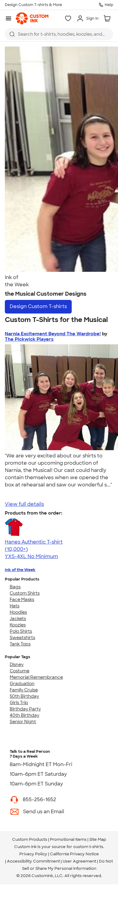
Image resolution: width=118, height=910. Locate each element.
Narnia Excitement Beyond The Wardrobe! (53, 334)
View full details (24, 504)
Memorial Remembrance (36, 677)
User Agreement (79, 861)
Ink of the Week (20, 569)
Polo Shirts (21, 631)
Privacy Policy (33, 853)
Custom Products (29, 839)
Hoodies (18, 612)
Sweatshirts (22, 637)
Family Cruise (24, 690)
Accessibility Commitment (33, 861)
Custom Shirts (25, 593)
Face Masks (22, 599)
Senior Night (23, 721)
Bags (15, 587)
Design (38, 306)
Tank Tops (20, 644)
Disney (17, 664)
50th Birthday (24, 696)
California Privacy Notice (74, 853)
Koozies (18, 625)
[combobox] (59, 34)
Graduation (22, 683)
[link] (32, 18)
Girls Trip (19, 702)
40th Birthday (24, 715)
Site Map (97, 839)
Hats (14, 606)
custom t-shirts (88, 846)
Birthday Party (25, 709)
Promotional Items (68, 839)
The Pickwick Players (29, 339)
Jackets (18, 618)
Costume (19, 671)
